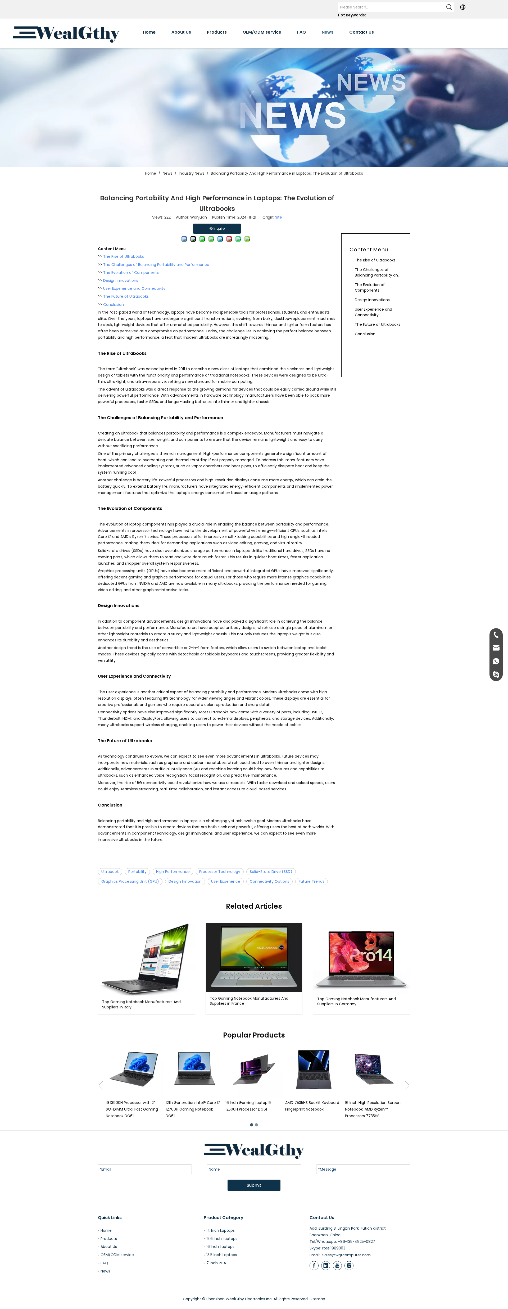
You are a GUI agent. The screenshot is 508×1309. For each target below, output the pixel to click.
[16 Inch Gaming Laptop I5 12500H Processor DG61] (194, 1069)
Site (278, 217)
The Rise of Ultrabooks (123, 256)
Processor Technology (219, 871)
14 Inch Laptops (220, 1230)
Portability (137, 871)
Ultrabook (110, 871)
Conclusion (113, 304)
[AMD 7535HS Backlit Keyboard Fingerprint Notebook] (254, 1069)
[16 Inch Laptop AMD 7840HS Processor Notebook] (373, 1069)
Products (109, 1238)
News (105, 1271)
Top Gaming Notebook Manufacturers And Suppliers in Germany (356, 1002)
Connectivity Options (269, 881)
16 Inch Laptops (220, 1246)
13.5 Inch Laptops (221, 1254)
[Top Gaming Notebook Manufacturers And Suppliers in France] (254, 957)
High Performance (173, 871)
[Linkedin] (325, 1265)
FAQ (104, 1263)
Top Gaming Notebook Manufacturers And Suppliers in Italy (141, 1004)
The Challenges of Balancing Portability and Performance (156, 264)
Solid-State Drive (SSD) (271, 871)
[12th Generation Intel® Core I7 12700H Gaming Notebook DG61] (134, 1069)
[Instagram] (348, 1265)
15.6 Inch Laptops (221, 1238)
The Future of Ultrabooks (126, 296)
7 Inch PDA (216, 1263)
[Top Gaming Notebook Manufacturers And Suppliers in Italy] (146, 959)
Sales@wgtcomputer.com (346, 1255)
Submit (254, 1185)
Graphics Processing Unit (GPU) (130, 881)
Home (106, 1230)
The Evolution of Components (131, 272)
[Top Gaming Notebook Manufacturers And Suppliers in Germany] (361, 958)
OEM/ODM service (117, 1254)
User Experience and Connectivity (134, 288)
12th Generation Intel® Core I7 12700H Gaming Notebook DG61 (133, 1109)
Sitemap (317, 1299)
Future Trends (311, 881)
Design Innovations (120, 280)
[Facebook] (314, 1265)
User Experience (225, 881)
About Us (109, 1246)
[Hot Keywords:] (449, 7)
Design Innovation (185, 881)
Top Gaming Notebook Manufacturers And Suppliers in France (249, 1001)
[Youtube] (337, 1265)
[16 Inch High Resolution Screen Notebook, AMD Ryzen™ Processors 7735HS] (313, 1069)
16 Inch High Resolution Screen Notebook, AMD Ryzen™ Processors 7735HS (313, 1109)
